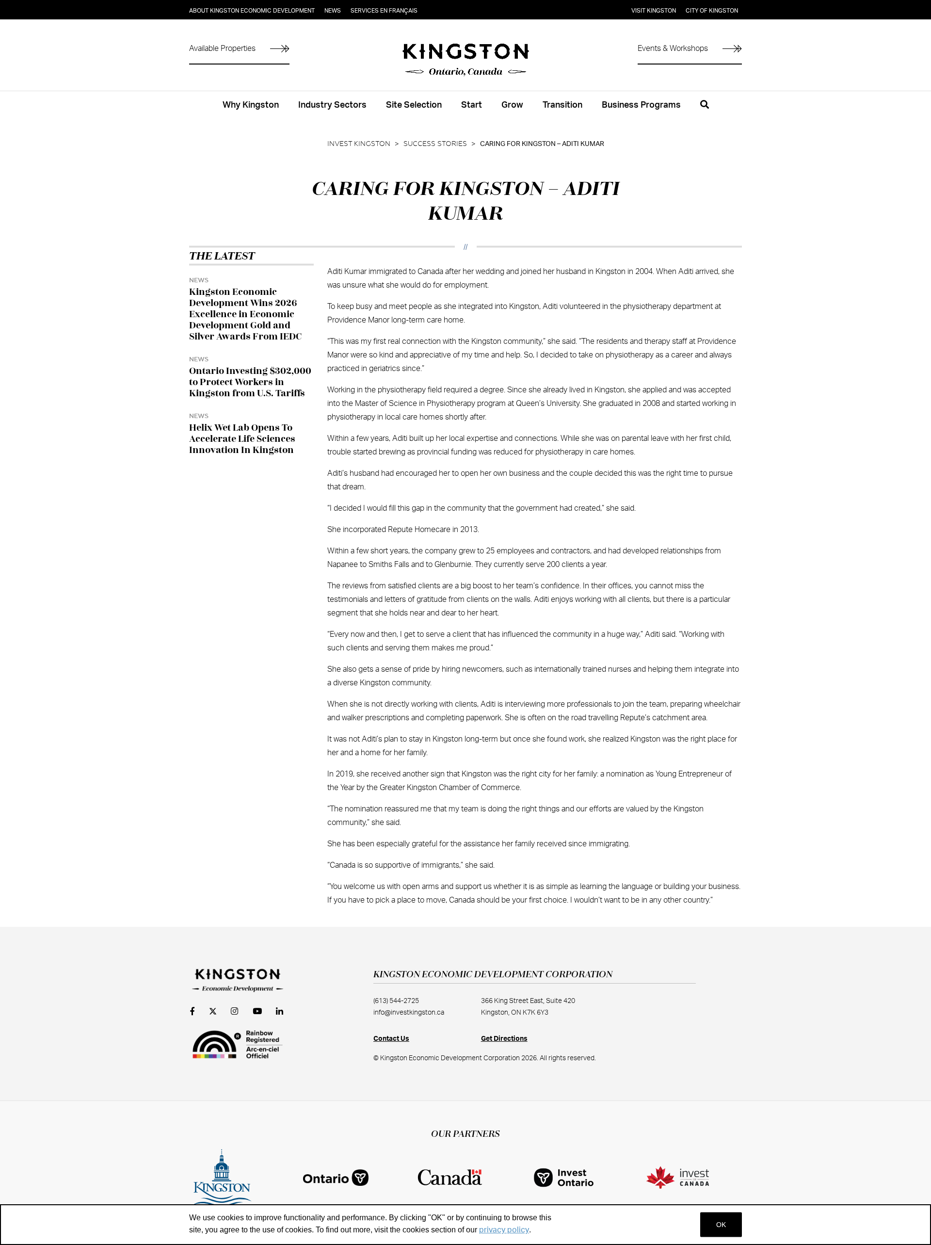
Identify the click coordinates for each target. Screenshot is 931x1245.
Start (471, 105)
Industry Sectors (332, 105)
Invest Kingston (358, 144)
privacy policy (504, 1230)
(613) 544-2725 (396, 1001)
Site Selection (414, 105)
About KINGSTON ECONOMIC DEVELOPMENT (252, 11)
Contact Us (391, 1038)
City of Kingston (712, 11)
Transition (562, 105)
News (332, 11)
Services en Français (384, 11)
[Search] (704, 110)
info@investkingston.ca (408, 1012)
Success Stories (435, 144)
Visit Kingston (653, 11)
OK (721, 1225)
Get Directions (504, 1038)
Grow (512, 105)
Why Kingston (251, 105)
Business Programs (641, 105)
